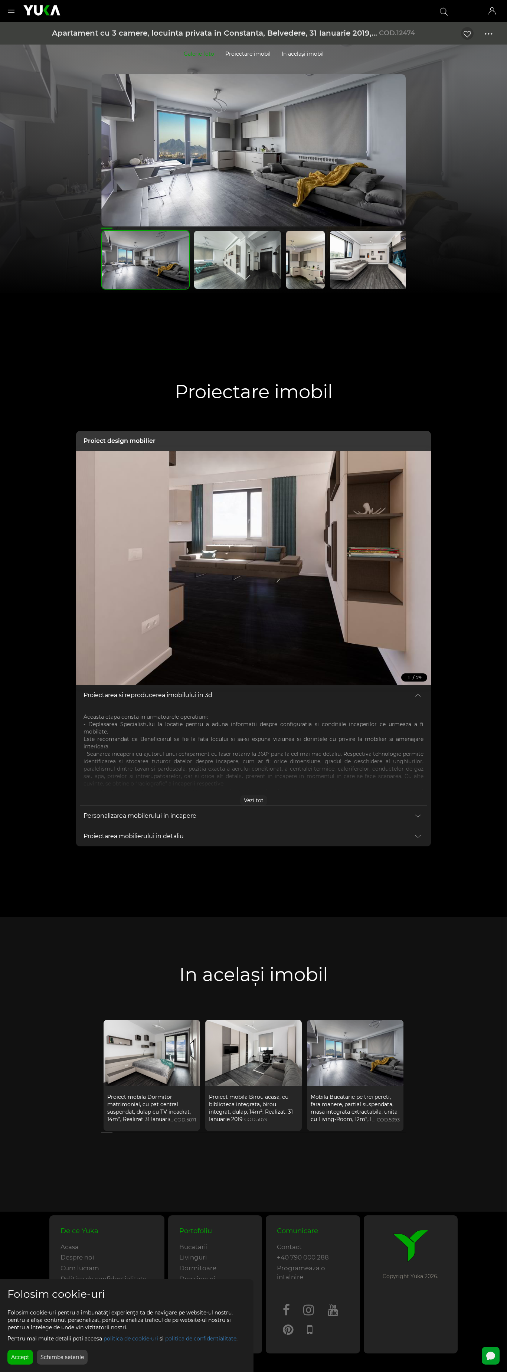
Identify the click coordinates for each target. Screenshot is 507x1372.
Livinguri (193, 1257)
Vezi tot (254, 800)
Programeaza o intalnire (301, 1272)
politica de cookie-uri (131, 1338)
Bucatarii (193, 1247)
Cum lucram (79, 1268)
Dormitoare (197, 1268)
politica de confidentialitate (200, 1338)
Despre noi (77, 1257)
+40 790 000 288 (303, 1257)
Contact (289, 1247)
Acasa (69, 1247)
